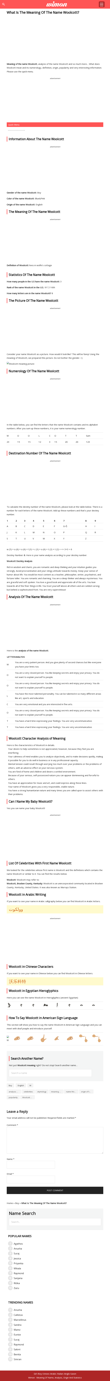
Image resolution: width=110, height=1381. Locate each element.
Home (10, 1203)
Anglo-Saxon (70, 1373)
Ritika (17, 1283)
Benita (17, 1354)
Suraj (16, 1253)
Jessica (17, 1258)
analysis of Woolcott (15, 1091)
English (21, 1085)
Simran (17, 1359)
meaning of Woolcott (57, 1091)
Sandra (17, 1324)
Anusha (18, 1248)
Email (10, 1173)
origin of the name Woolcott (87, 1091)
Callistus (18, 1315)
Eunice (17, 1334)
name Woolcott (72, 1091)
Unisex (46, 1373)
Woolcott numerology (28, 1097)
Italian (60, 1373)
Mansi (17, 1329)
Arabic (53, 1373)
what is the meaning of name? (55, 4)
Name (10, 1159)
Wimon (31, 1377)
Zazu (16, 1288)
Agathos (18, 1243)
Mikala (17, 1268)
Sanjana (18, 1278)
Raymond (19, 1273)
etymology (41, 1091)
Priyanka (18, 1263)
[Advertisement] (55, 39)
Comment (12, 1125)
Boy (10, 1085)
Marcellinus (20, 1319)
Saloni (17, 1349)
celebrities (28, 1091)
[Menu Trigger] (102, 4)
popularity (13, 1097)
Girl (35, 1373)
